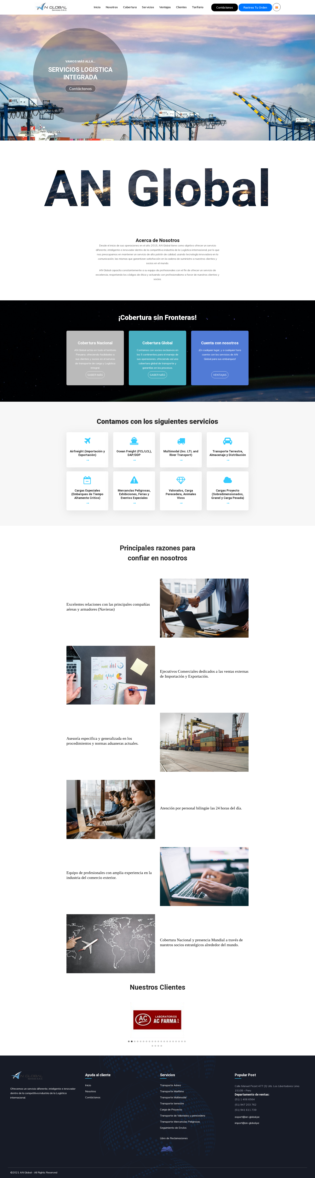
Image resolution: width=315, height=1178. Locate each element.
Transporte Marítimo (172, 1091)
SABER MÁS (95, 374)
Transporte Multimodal (173, 1097)
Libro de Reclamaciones (174, 1138)
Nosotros (112, 7)
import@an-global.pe (247, 1123)
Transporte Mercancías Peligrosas (180, 1121)
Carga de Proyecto (171, 1109)
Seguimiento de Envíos (173, 1127)
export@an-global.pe (247, 1116)
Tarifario (197, 7)
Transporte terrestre (172, 1103)
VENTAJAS (220, 374)
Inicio (97, 7)
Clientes (181, 7)
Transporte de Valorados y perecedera (182, 1115)
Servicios (148, 7)
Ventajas (165, 7)
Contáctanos (224, 7)
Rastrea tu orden (255, 7)
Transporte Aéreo (170, 1085)
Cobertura (130, 7)
